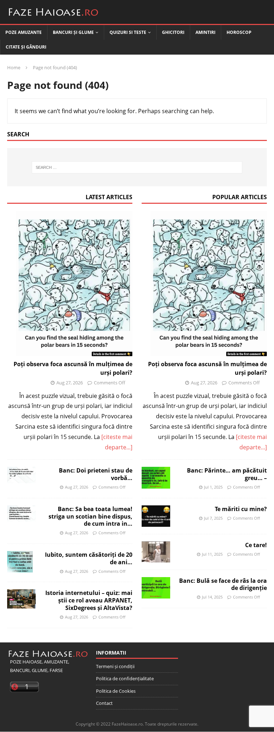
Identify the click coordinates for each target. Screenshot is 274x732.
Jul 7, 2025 (213, 518)
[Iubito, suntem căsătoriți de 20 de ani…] (20, 561)
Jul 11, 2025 (212, 554)
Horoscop (239, 32)
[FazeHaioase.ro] (53, 18)
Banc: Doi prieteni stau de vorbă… (95, 474)
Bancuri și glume (73, 32)
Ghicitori (173, 32)
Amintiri (205, 32)
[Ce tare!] (156, 551)
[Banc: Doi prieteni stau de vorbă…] (21, 475)
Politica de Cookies (116, 691)
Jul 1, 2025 (213, 487)
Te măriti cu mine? (241, 509)
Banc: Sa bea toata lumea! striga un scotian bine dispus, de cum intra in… (90, 516)
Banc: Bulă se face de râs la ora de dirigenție (223, 584)
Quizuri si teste (128, 32)
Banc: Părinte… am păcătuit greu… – (227, 474)
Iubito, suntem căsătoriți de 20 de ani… (88, 558)
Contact (104, 703)
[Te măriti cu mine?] (156, 516)
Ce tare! (256, 545)
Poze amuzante (23, 32)
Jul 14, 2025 (212, 597)
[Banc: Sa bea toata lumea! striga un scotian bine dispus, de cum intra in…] (21, 513)
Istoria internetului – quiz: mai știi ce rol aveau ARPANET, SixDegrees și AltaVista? (88, 600)
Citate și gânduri (26, 47)
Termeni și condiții (115, 666)
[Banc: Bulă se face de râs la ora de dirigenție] (156, 588)
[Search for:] (137, 167)
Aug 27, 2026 (69, 382)
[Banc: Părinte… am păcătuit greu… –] (156, 477)
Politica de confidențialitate (125, 678)
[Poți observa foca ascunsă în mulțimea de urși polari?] (69, 284)
